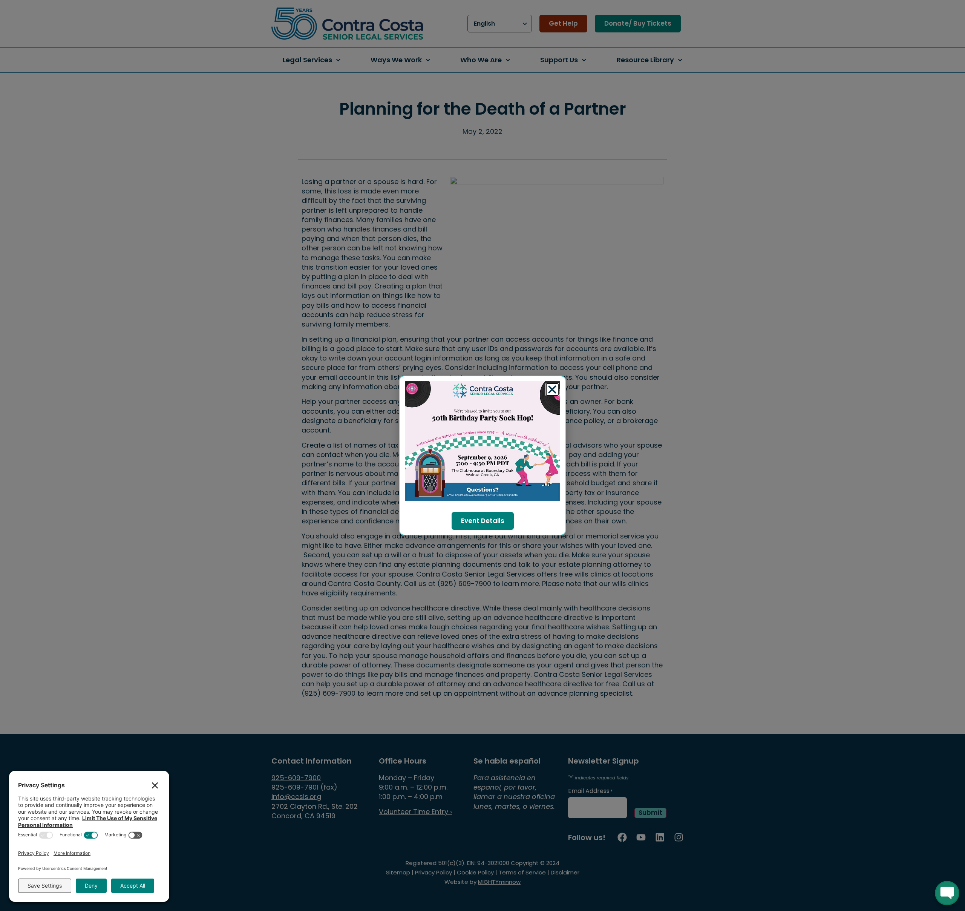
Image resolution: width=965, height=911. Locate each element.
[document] (482, 455)
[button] (552, 389)
